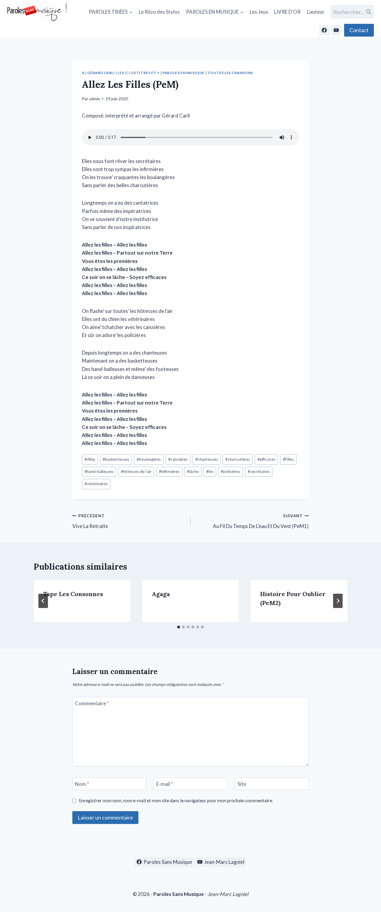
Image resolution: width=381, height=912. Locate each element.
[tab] (178, 627)
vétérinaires (96, 483)
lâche (193, 471)
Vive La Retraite (90, 521)
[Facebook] (324, 30)
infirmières (169, 471)
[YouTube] (336, 30)
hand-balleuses (99, 471)
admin (94, 98)
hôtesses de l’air (136, 471)
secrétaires (259, 471)
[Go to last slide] (43, 601)
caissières (178, 459)
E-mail (164, 784)
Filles (288, 459)
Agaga (161, 594)
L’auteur (315, 12)
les (209, 471)
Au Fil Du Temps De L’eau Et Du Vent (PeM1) (261, 521)
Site (242, 784)
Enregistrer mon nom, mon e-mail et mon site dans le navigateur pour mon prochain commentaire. (176, 800)
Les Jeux (259, 12)
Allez (90, 459)
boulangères (149, 459)
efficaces (266, 459)
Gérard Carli (101, 72)
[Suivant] (338, 601)
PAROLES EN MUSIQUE (183, 72)
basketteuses (116, 459)
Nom (82, 784)
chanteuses (206, 459)
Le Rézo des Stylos (159, 12)
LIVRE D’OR (287, 12)
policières (230, 471)
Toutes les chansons (230, 72)
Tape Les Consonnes (73, 594)
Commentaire (92, 703)
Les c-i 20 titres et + (139, 72)
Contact (358, 30)
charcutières (237, 459)
